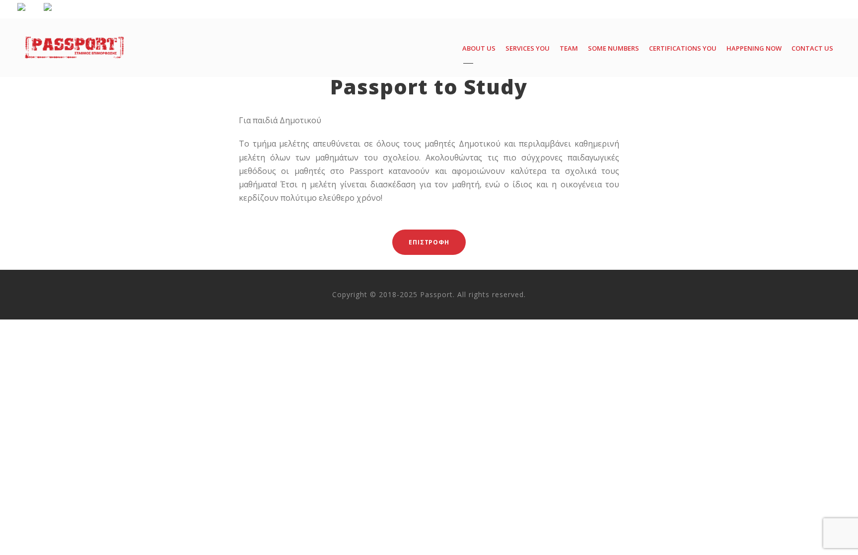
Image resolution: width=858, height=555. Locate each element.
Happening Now (754, 48)
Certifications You (682, 48)
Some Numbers (613, 48)
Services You (527, 48)
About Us (479, 48)
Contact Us (812, 48)
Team (569, 48)
